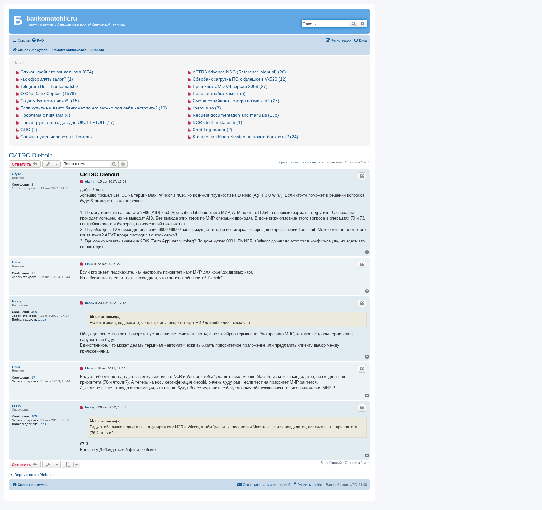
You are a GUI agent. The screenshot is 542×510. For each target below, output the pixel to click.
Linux (16, 262)
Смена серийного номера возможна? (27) (236, 100)
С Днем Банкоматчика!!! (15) (49, 100)
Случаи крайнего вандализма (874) (56, 71)
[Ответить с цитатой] (362, 176)
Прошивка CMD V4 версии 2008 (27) (230, 86)
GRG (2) (28, 129)
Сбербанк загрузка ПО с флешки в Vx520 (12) (240, 79)
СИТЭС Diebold (31, 155)
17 (33, 273)
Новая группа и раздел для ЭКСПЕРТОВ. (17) (67, 122)
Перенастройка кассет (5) (219, 93)
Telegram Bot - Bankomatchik (49, 86)
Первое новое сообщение (297, 162)
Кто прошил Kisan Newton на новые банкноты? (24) (245, 136)
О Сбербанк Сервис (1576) (48, 93)
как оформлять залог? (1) (46, 79)
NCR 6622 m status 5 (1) (217, 122)
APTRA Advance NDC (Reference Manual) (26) (239, 71)
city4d (16, 174)
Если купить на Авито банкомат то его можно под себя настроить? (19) (93, 107)
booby (16, 301)
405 (34, 312)
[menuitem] (37, 40)
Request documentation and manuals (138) (236, 115)
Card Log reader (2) (212, 129)
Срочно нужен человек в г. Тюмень (56, 136)
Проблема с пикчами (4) (45, 115)
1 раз (42, 319)
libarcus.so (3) (207, 107)
